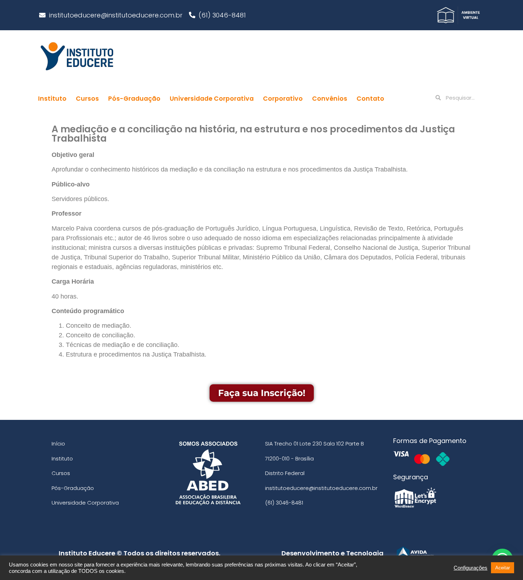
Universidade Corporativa (212, 98)
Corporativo (283, 98)
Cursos (87, 98)
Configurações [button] (470, 568)
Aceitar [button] (502, 567)
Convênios (329, 98)
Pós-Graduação (134, 98)
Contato (370, 98)
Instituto (52, 98)
